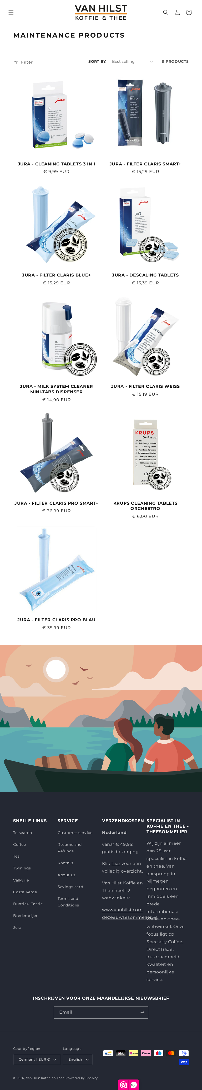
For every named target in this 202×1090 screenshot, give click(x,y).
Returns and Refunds (70, 847)
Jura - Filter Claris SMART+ (145, 163)
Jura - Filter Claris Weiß (145, 386)
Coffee (19, 844)
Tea (16, 856)
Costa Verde (25, 892)
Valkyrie (21, 880)
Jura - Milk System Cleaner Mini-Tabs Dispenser (56, 389)
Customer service (75, 832)
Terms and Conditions (68, 902)
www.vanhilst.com (122, 909)
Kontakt (65, 862)
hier (116, 863)
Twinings (22, 868)
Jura (17, 927)
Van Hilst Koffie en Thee (45, 1078)
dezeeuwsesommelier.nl (129, 917)
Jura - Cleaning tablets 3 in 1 (56, 163)
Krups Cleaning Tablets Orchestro (145, 506)
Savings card (70, 886)
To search (22, 832)
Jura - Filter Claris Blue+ (56, 275)
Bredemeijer (25, 915)
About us (66, 875)
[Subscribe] (142, 1012)
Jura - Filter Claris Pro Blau (56, 619)
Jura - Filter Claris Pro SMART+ (56, 503)
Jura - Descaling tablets (145, 275)
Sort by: (97, 61)
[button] (11, 12)
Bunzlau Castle (28, 903)
